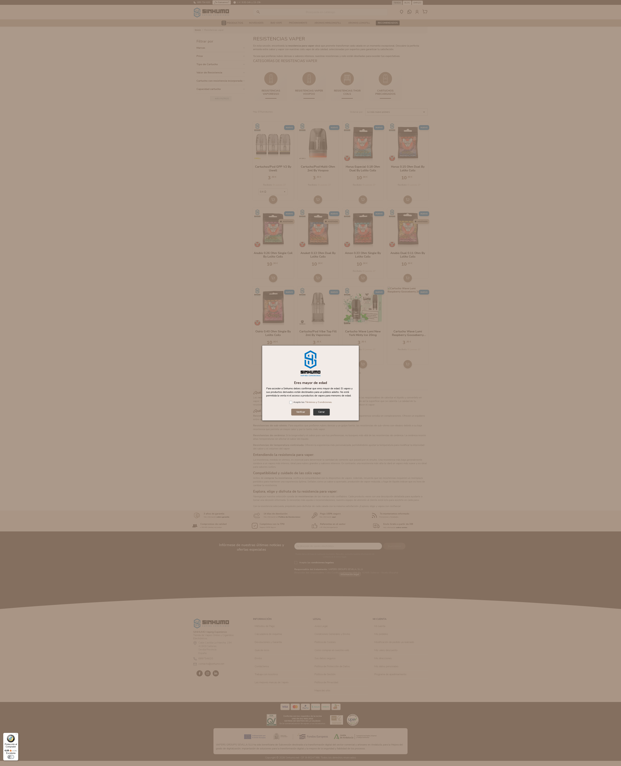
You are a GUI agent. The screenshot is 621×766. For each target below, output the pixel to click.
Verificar (300, 412)
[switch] (11, 757)
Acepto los (312, 402)
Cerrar (321, 412)
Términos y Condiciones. (318, 402)
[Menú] (16, 735)
